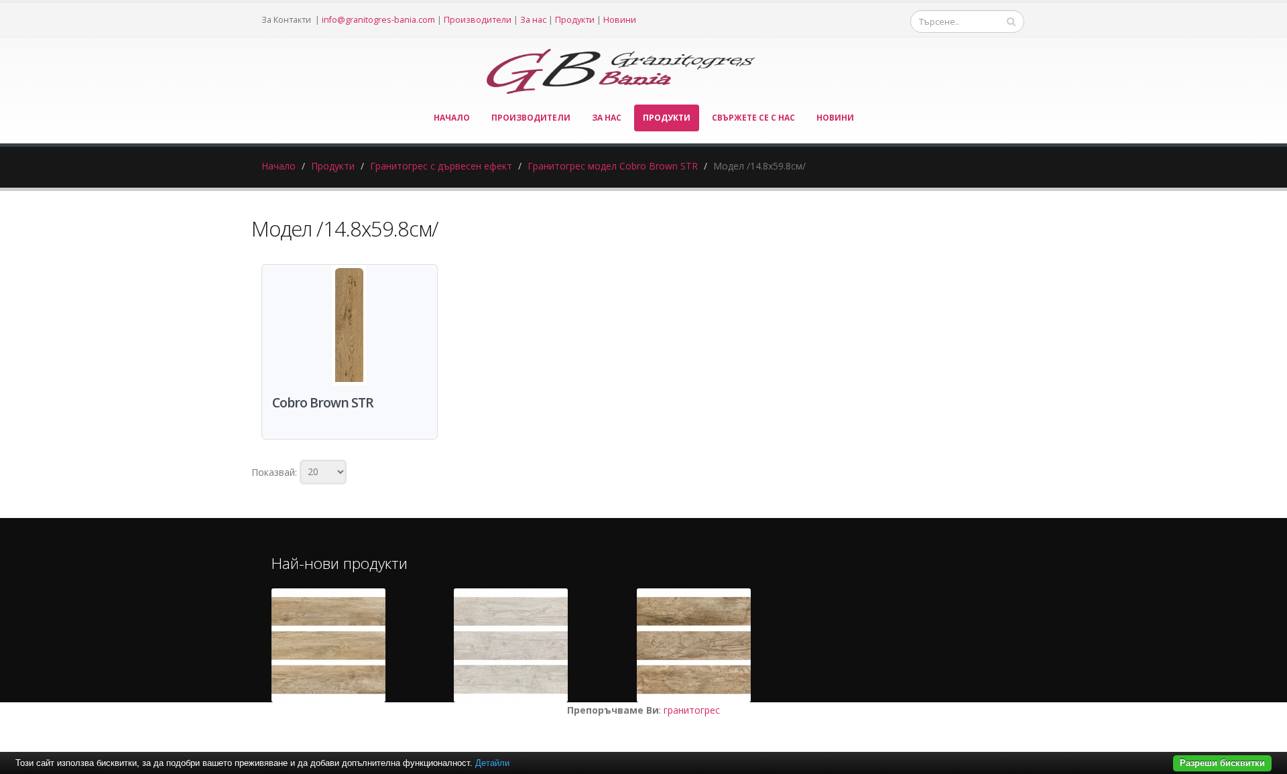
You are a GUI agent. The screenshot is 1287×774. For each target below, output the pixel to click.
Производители (477, 19)
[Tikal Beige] (328, 645)
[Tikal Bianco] (511, 645)
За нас (533, 19)
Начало (452, 117)
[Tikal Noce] (694, 645)
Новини (619, 19)
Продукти (575, 19)
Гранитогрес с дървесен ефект (441, 165)
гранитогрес (692, 710)
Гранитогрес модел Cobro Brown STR (613, 165)
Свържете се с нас (753, 117)
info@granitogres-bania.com (378, 19)
